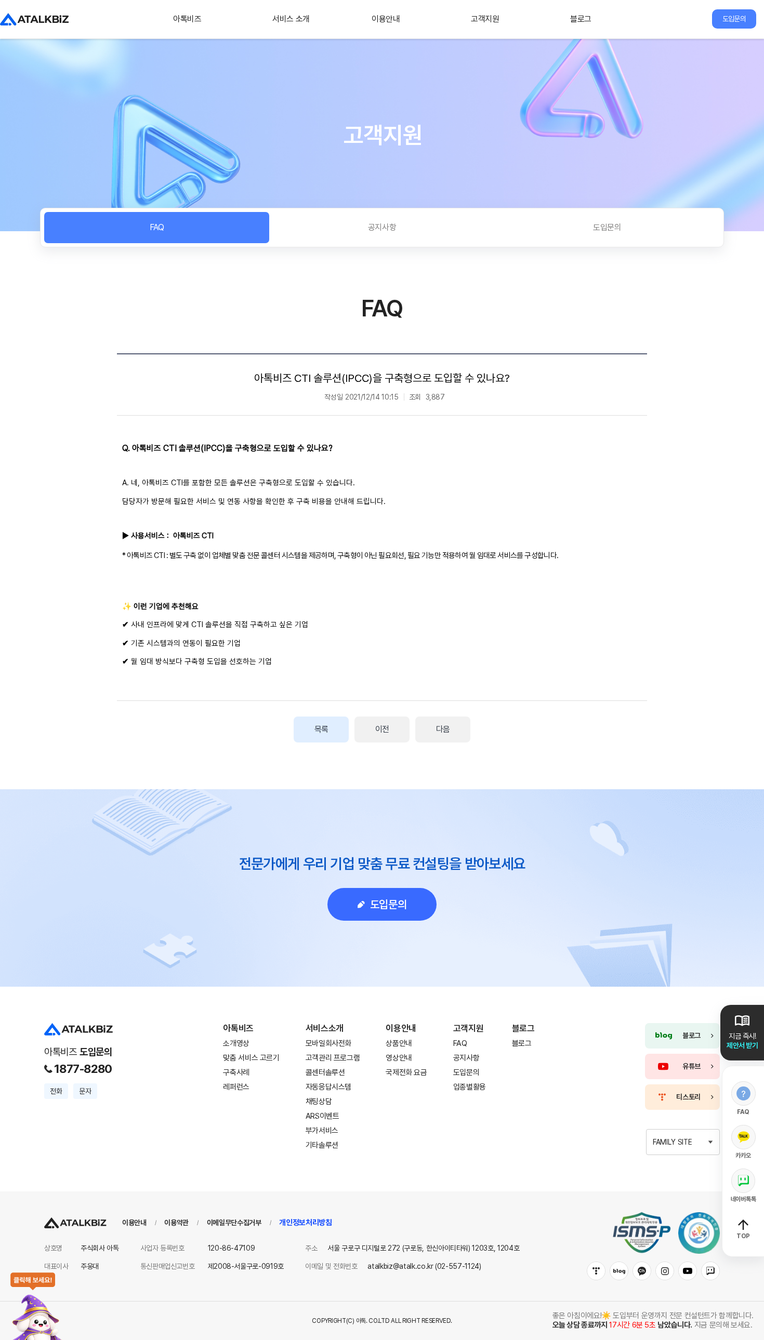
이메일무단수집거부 (234, 1222)
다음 (443, 729)
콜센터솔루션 (325, 1072)
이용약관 (176, 1222)
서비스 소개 (291, 19)
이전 (382, 729)
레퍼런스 (236, 1087)
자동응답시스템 (328, 1087)
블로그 (580, 19)
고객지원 (485, 19)
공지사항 (382, 227)
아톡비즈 (187, 19)
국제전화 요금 (406, 1072)
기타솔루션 (322, 1145)
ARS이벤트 (322, 1116)
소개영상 (236, 1043)
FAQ (157, 227)
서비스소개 (325, 1028)
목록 (321, 729)
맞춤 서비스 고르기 (251, 1058)
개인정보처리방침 (305, 1222)
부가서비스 (322, 1130)
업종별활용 (469, 1087)
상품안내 (399, 1043)
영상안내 (399, 1058)
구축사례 (236, 1072)
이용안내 (386, 19)
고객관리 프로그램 (333, 1058)
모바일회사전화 (328, 1043)
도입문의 (733, 19)
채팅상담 (319, 1101)
